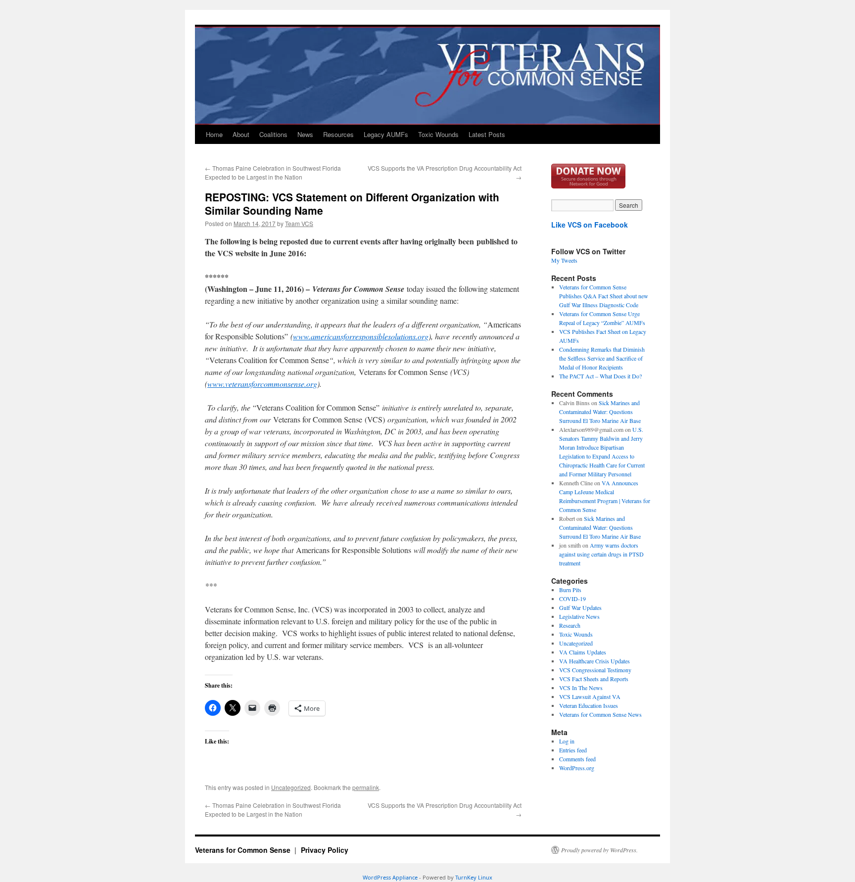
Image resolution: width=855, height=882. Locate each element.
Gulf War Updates (580, 607)
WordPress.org (576, 768)
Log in (566, 741)
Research (569, 625)
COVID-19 (572, 599)
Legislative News (579, 616)
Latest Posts (487, 134)
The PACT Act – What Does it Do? (600, 376)
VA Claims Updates (582, 652)
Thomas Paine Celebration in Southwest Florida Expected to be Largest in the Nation (273, 172)
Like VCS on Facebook (589, 225)
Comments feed (577, 759)
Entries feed (573, 750)
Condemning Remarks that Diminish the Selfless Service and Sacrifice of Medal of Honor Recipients (602, 358)
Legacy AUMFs (386, 134)
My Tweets (564, 260)
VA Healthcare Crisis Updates (594, 661)
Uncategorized (291, 787)
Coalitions (273, 134)
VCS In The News (581, 688)
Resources (338, 134)
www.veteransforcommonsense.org (262, 383)
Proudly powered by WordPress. (599, 850)
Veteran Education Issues (588, 705)
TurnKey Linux (473, 877)
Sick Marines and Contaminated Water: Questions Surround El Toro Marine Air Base (600, 411)
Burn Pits (570, 590)
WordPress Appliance (390, 877)
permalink (365, 787)
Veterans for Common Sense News (600, 714)
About (241, 134)
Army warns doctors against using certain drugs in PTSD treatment (601, 554)
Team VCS (299, 223)
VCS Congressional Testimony (595, 670)
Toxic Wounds (438, 134)
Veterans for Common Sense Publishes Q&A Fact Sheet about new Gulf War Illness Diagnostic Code (603, 296)
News (305, 134)
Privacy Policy (324, 850)
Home (214, 134)
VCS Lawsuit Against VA (589, 696)
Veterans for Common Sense (243, 850)
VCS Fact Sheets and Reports (593, 679)
